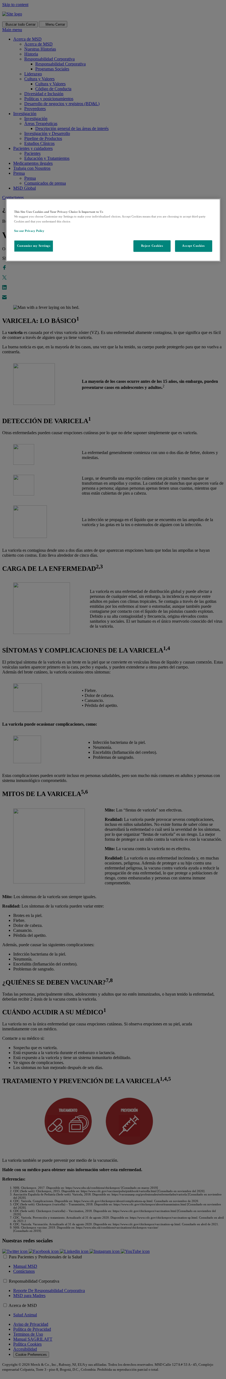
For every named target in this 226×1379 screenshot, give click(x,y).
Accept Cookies (193, 245)
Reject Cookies (152, 245)
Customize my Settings (33, 245)
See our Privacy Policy (29, 230)
